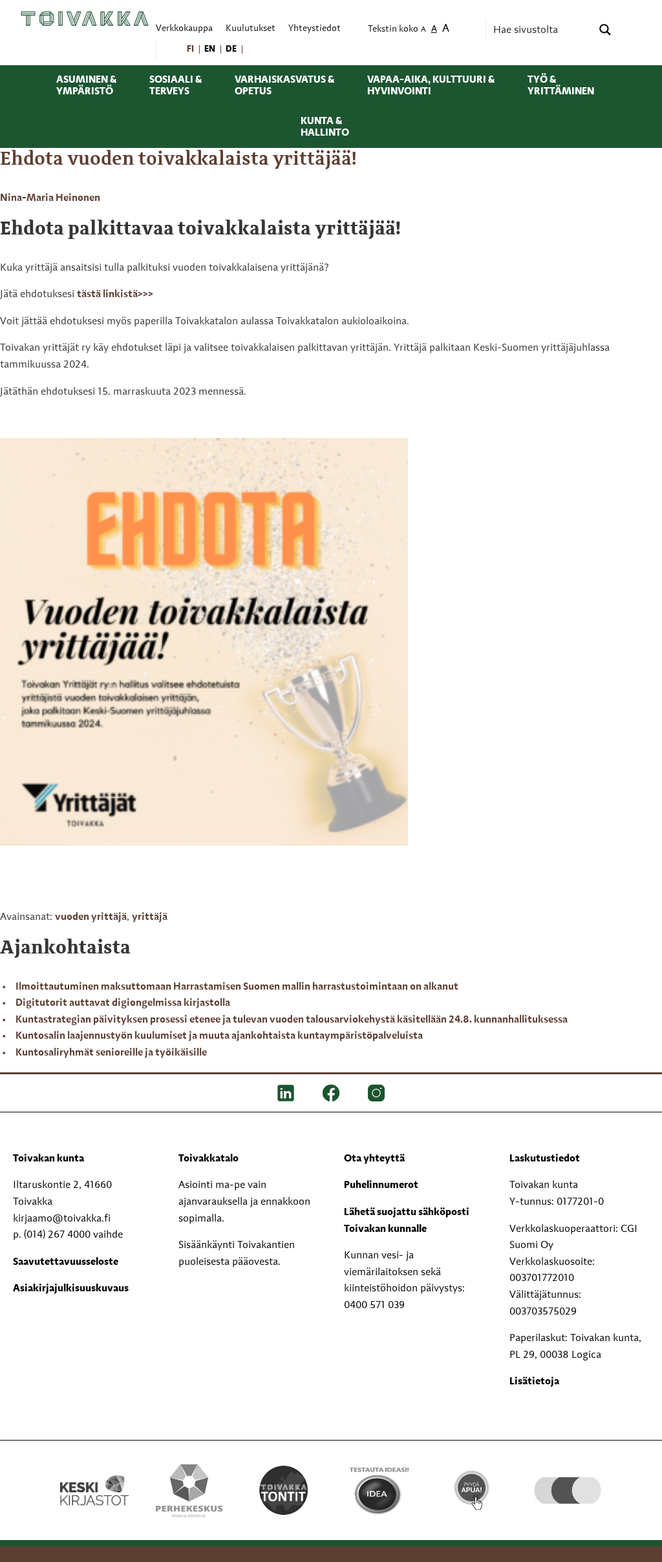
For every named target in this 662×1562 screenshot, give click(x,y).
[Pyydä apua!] (472, 1483)
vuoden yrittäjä (91, 917)
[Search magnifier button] (605, 29)
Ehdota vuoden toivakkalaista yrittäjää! (178, 159)
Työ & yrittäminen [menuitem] (561, 86)
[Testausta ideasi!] (378, 1490)
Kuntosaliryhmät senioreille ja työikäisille (111, 1053)
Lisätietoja (534, 1382)
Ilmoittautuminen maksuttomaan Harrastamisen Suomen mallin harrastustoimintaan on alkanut (237, 987)
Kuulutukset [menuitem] (250, 29)
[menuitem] (191, 49)
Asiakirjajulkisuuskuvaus (71, 1289)
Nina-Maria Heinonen (50, 198)
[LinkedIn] (285, 1093)
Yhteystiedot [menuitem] (314, 29)
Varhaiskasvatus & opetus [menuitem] (284, 86)
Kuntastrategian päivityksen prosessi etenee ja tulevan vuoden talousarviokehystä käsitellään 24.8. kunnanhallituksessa (292, 1020)
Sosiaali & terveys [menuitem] (175, 86)
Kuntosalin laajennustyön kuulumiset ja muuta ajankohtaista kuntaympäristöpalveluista (219, 1036)
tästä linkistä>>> (115, 294)
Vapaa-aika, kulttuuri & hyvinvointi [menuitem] (431, 86)
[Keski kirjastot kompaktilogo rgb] (94, 1476)
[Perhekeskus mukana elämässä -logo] (189, 1490)
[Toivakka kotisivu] (84, 18)
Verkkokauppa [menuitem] (184, 29)
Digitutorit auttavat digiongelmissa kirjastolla (123, 1003)
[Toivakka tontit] (284, 1488)
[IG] (376, 1093)
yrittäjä (149, 917)
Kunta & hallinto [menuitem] (325, 127)
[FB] (331, 1093)
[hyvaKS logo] (567, 1474)
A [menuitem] (423, 30)
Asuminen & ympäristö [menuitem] (86, 86)
